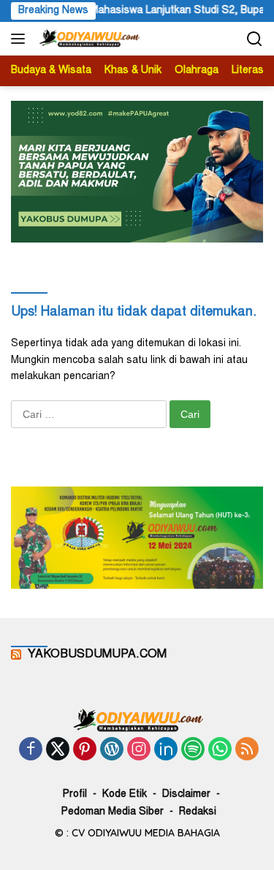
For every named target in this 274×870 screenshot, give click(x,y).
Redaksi (197, 812)
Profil (75, 795)
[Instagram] (139, 750)
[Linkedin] (166, 750)
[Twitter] (57, 750)
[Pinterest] (84, 750)
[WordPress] (111, 750)
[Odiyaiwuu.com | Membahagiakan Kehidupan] (87, 38)
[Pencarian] (254, 39)
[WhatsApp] (220, 750)
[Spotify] (193, 751)
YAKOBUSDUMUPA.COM (97, 654)
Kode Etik (124, 795)
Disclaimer (186, 795)
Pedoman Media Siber (112, 812)
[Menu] (21, 38)
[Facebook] (30, 750)
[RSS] (247, 750)
